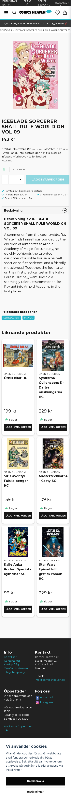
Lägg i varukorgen (18, 427)
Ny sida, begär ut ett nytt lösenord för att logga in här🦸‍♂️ (35, 23)
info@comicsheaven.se (50, 679)
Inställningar (35, 791)
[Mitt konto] (57, 13)
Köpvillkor (10, 657)
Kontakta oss (12, 660)
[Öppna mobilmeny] (6, 13)
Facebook (47, 697)
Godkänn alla (35, 781)
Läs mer (8, 160)
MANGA (28, 317)
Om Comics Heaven (16, 668)
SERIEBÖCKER (11, 317)
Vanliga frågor (12, 664)
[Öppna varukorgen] (65, 13)
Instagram (46, 702)
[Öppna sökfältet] (14, 13)
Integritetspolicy (14, 672)
